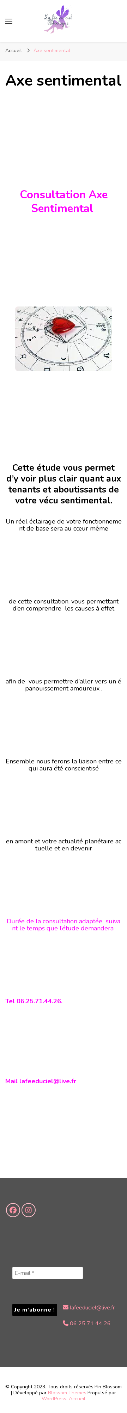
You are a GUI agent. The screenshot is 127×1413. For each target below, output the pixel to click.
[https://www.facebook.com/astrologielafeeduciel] (13, 1210)
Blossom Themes (67, 1392)
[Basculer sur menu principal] (8, 21)
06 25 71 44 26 (89, 1323)
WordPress (54, 1398)
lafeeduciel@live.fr (91, 1308)
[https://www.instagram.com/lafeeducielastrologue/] (29, 1210)
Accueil (77, 1398)
